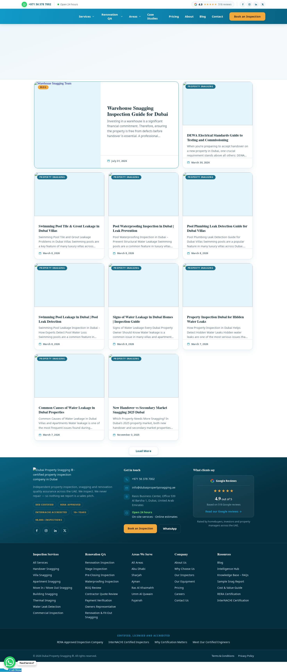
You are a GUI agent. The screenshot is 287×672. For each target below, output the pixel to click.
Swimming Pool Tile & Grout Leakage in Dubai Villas (69, 228)
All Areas (137, 562)
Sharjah (137, 575)
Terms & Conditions (223, 656)
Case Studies (152, 16)
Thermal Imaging (44, 600)
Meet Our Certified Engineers (211, 642)
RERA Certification (229, 594)
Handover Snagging (46, 569)
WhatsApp (170, 528)
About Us (180, 562)
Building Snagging (45, 594)
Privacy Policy (246, 656)
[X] (262, 4)
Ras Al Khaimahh (143, 588)
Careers (180, 594)
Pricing (174, 16)
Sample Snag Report (230, 581)
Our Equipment (185, 581)
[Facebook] (242, 4)
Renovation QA (110, 16)
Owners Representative (100, 606)
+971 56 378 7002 (143, 479)
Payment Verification (98, 600)
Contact (217, 16)
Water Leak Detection (47, 606)
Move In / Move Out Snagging (52, 588)
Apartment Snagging (47, 581)
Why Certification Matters (171, 642)
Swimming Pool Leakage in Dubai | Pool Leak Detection (68, 319)
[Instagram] (249, 4)
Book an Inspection (247, 16)
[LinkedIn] (256, 4)
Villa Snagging (42, 575)
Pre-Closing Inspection (100, 575)
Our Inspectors (184, 575)
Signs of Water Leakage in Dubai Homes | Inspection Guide (143, 319)
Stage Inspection (96, 569)
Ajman (136, 581)
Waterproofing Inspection (102, 581)
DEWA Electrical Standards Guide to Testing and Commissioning (215, 137)
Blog (203, 16)
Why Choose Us (185, 569)
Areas (133, 16)
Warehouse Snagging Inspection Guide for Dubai (137, 111)
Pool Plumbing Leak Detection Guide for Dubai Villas (217, 228)
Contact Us (182, 600)
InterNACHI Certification (233, 600)
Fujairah (137, 600)
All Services (40, 562)
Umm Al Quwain (142, 594)
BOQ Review (93, 588)
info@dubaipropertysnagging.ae (153, 487)
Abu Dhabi (138, 569)
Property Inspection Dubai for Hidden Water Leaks (215, 319)
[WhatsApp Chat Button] (10, 662)
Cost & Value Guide (229, 588)
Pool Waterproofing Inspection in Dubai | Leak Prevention (143, 228)
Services (85, 16)
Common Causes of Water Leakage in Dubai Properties (67, 410)
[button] (143, 451)
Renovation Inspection (99, 562)
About (189, 16)
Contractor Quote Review (101, 594)
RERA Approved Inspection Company (80, 642)
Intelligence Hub (228, 569)
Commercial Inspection (48, 613)
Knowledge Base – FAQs (233, 575)
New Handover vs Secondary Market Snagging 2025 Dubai (140, 410)
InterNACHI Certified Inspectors (129, 642)
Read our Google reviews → (223, 511)
